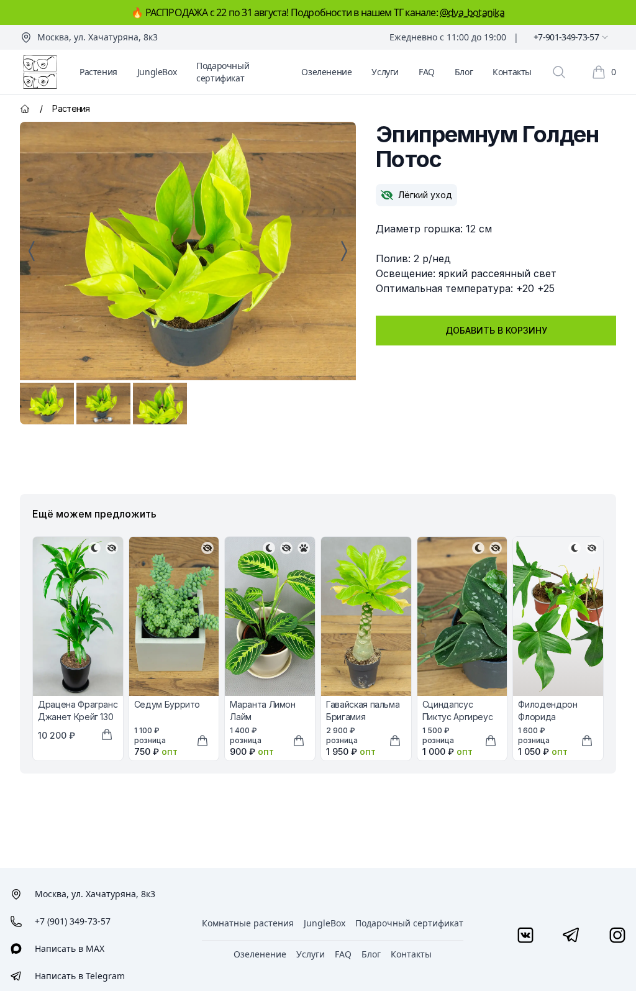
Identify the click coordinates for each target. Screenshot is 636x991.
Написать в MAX (69, 948)
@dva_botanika (472, 12)
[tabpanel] (188, 251)
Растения (98, 72)
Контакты (512, 72)
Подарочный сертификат (222, 72)
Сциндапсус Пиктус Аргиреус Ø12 (457, 716)
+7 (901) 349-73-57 (73, 921)
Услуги (385, 72)
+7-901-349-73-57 (566, 37)
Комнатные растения (248, 923)
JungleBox (156, 72)
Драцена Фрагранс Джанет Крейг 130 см (77, 716)
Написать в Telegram (80, 976)
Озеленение (326, 72)
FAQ (427, 72)
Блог (464, 72)
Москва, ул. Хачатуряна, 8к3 (97, 37)
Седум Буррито (167, 704)
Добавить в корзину (496, 330)
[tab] (47, 403)
